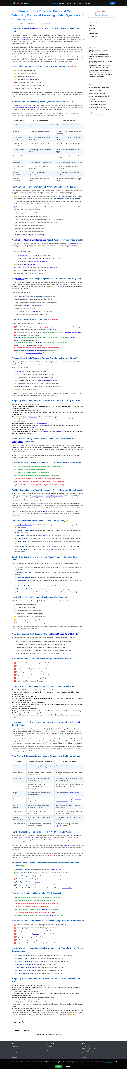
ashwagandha (68, 845)
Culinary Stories (93, 36)
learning (34, 273)
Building (18, 267)
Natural (18, 337)
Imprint (84, 1057)
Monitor (19, 371)
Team (74, 3)
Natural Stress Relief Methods (64, 634)
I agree (58, 1066)
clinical (68, 650)
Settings (68, 1066)
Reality (78, 327)
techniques (39, 350)
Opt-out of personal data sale (90, 1053)
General (48, 23)
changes (28, 79)
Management (17, 442)
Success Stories (93, 33)
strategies (59, 431)
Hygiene (24, 541)
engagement (50, 915)
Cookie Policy (85, 1046)
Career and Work (94, 31)
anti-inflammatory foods (39, 261)
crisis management (72, 793)
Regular (18, 255)
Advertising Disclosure (88, 1051)
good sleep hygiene (29, 264)
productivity (39, 305)
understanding (74, 243)
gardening (51, 549)
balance (35, 427)
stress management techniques (27, 107)
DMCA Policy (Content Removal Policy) (92, 1048)
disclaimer (14, 1057)
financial (38, 342)
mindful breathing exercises (54, 496)
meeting (44, 909)
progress (36, 715)
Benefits (20, 279)
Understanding (75, 722)
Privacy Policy (15, 1053)
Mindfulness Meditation (24, 525)
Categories (54, 3)
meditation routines (37, 496)
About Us (80, 3)
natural (62, 286)
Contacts (87, 3)
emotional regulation (56, 870)
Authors (68, 3)
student (29, 196)
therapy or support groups (73, 332)
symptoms (25, 39)
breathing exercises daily (34, 353)
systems (49, 329)
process (45, 535)
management (30, 350)
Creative (18, 270)
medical (33, 311)
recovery (37, 882)
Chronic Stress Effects (38, 28)
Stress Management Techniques (32, 240)
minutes (38, 258)
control (48, 131)
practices (35, 993)
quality (27, 305)
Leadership (92, 28)
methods (25, 485)
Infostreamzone (21, 3)
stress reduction (67, 888)
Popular (61, 3)
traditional (43, 425)
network (30, 267)
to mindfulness (32, 838)
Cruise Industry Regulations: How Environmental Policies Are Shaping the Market (100, 56)
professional (53, 267)
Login (112, 3)
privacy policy (108, 1062)
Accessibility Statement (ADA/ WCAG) (92, 1055)
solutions (36, 934)
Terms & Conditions (17, 1055)
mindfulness (25, 255)
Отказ (117, 1061)
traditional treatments (40, 423)
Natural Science (93, 39)
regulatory (59, 826)
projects (43, 511)
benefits (72, 337)
